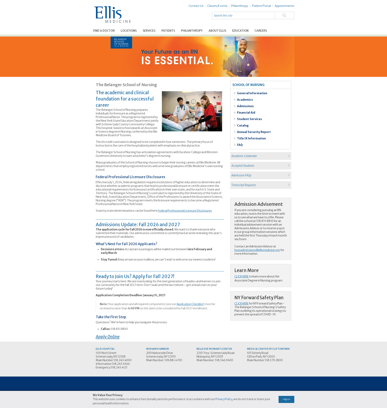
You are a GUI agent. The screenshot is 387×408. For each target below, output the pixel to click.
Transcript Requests (243, 185)
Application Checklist (190, 304)
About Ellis (217, 30)
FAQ (240, 145)
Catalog (243, 125)
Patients (168, 30)
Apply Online (108, 336)
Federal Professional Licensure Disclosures (185, 210)
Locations (129, 30)
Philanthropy (192, 30)
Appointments (284, 6)
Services (149, 30)
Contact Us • (197, 6)
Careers (261, 30)
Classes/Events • (218, 6)
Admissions (245, 106)
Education (240, 30)
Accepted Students (242, 165)
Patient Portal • (262, 6)
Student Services (249, 119)
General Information (252, 93)
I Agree (286, 399)
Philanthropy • (240, 6)
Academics (245, 99)
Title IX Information (251, 138)
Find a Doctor (104, 30)
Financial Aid (246, 112)
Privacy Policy (223, 399)
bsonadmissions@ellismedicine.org (257, 250)
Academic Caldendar (243, 156)
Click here (241, 276)
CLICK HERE (241, 303)
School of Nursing (248, 85)
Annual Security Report (254, 132)
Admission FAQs (240, 175)
